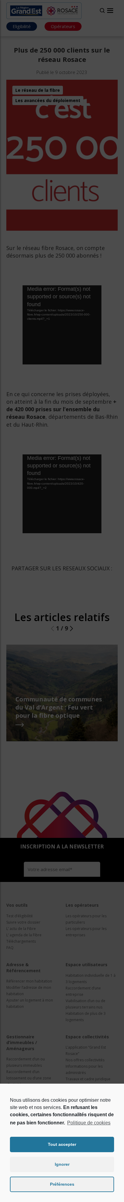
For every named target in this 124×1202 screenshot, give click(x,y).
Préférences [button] (62, 1184)
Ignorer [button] (62, 1164)
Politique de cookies (88, 1122)
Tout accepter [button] (62, 1144)
